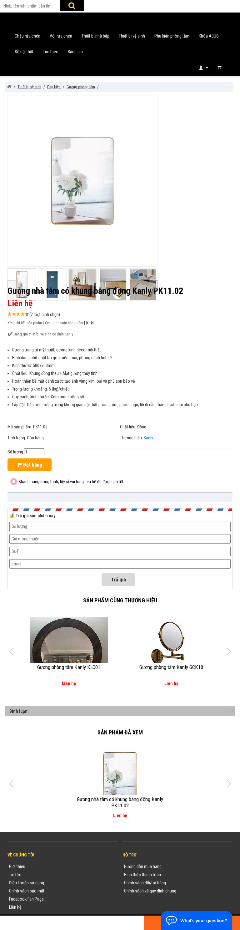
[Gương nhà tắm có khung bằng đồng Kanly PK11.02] (120, 775)
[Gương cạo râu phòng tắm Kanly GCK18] (171, 641)
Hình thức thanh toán (142, 874)
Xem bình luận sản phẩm (64, 322)
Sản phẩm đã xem (120, 732)
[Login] (203, 67)
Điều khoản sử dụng (26, 882)
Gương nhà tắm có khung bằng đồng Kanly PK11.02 (120, 802)
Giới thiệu (17, 866)
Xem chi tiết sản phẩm (25, 322)
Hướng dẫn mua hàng (143, 866)
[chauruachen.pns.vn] (9, 86)
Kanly (148, 437)
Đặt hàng (32, 465)
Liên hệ (15, 907)
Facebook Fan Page (26, 899)
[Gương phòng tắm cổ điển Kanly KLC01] (68, 653)
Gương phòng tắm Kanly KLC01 (68, 667)
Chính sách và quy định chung (150, 890)
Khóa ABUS (209, 35)
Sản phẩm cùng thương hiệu (120, 600)
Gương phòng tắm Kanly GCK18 (171, 667)
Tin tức (15, 874)
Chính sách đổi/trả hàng (145, 882)
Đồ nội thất (24, 51)
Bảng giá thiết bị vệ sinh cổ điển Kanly (43, 334)
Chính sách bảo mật (26, 890)
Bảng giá (75, 51)
